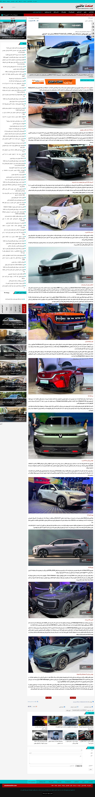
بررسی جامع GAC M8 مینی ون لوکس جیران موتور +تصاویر (14, 371)
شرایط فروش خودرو (37, 12)
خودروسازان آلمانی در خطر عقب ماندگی (16, 246)
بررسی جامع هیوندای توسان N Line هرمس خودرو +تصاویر (14, 340)
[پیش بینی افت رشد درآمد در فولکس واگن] (39, 721)
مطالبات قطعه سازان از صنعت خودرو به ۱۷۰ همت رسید (13, 118)
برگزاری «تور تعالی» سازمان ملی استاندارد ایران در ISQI (13, 113)
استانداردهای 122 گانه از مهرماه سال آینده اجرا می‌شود (13, 277)
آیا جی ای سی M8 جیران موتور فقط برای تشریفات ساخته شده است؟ (13, 63)
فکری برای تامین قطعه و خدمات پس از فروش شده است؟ (13, 151)
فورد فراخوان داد (59, 727)
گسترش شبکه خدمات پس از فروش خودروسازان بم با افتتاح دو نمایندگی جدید (13, 164)
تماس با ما (35, 1)
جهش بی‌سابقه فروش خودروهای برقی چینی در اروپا (13, 248)
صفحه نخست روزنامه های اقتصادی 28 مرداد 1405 (13, 136)
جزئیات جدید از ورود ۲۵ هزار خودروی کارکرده (15, 55)
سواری (85, 12)
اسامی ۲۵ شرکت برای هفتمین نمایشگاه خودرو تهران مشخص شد (13, 185)
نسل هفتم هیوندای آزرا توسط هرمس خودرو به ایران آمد (13, 95)
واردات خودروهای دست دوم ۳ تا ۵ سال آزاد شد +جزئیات (13, 84)
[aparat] (93, 36)
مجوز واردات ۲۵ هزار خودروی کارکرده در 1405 (14, 72)
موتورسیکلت (63, 12)
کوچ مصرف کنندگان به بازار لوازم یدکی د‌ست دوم (14, 230)
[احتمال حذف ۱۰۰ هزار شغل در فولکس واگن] (70, 735)
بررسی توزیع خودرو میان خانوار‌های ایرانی (15, 200)
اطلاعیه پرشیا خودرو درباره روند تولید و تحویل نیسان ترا (13, 287)
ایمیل (91, 753)
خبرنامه (56, 785)
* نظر (91, 755)
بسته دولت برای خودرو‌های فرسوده (17, 126)
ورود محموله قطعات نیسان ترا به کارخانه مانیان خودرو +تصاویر (13, 237)
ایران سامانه (45, 793)
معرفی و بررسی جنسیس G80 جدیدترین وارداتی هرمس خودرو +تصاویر (15, 356)
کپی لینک (68, 710)
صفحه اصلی (91, 12)
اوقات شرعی (29, 1)
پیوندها (8, 1)
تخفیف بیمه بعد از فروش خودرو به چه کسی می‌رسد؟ (13, 155)
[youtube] (93, 33)
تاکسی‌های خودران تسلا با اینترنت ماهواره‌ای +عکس (13, 255)
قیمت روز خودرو (48, 12)
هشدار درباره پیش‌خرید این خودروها (16, 78)
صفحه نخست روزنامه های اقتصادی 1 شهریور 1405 (13, 57)
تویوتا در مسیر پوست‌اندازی (18, 124)
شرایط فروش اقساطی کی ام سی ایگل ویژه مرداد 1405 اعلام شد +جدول (13, 194)
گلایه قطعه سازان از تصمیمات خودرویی (16, 274)
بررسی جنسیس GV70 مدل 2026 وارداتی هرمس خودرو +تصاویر (14, 418)
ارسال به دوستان (74, 707)
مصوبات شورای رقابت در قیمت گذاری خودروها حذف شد (13, 105)
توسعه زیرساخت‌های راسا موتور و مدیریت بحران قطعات (13, 259)
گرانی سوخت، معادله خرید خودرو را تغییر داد (15, 283)
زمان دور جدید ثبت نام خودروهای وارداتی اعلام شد (13, 67)
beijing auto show (84, 702)
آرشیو (17, 1)
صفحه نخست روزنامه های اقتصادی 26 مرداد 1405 (13, 182)
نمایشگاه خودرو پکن (76, 702)
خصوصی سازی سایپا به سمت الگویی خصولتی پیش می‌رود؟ (13, 139)
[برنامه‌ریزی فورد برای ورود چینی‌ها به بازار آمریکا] (85, 721)
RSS (1, 1)
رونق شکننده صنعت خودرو (18, 69)
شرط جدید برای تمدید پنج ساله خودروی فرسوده (14, 143)
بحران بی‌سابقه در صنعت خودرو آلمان (16, 281)
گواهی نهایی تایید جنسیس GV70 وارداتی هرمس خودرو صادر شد (13, 51)
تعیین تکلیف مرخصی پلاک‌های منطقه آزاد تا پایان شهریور (13, 75)
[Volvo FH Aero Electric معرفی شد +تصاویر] (55, 735)
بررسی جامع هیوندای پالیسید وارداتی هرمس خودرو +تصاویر (14, 402)
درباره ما (24, 1)
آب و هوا (20, 1)
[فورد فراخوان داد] (55, 721)
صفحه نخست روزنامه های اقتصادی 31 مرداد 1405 (13, 88)
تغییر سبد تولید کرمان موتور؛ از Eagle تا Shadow (14, 207)
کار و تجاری (79, 12)
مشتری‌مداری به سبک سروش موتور (17, 101)
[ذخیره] (32, 20)
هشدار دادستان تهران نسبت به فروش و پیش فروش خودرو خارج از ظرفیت (13, 109)
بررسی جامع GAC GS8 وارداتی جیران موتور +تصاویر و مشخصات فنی (13, 387)
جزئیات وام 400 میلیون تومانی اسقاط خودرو (15, 243)
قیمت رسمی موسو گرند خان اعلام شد (16, 81)
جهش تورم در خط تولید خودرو (18, 175)
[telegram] (93, 30)
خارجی (86, 21)
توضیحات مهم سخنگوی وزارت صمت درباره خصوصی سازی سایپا (13, 146)
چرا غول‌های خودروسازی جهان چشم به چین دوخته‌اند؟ (13, 219)
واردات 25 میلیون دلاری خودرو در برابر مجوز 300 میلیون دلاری (13, 203)
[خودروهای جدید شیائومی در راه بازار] (70, 721)
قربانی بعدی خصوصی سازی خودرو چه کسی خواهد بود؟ (13, 270)
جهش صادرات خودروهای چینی (17, 198)
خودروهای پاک (71, 12)
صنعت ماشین (86, 88)
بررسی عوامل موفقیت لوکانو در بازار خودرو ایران (14, 216)
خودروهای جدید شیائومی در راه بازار (70, 727)
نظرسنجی (12, 1)
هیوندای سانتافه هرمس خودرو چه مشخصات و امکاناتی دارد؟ (13, 171)
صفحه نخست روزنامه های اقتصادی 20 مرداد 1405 (13, 267)
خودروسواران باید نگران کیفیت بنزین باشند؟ (15, 48)
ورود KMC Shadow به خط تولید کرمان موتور (14, 265)
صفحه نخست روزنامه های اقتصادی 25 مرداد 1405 (13, 209)
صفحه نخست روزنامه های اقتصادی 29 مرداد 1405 (13, 99)
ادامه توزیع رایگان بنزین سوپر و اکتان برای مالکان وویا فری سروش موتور (13, 190)
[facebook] (93, 23)
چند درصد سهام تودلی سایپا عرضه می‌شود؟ (15, 121)
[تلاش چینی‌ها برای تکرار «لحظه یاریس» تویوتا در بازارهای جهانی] (39, 735)
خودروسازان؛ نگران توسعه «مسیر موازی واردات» (14, 131)
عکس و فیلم (56, 12)
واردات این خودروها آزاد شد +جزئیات (16, 129)
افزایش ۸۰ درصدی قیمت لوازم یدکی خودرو (15, 223)
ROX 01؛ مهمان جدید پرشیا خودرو (17, 158)
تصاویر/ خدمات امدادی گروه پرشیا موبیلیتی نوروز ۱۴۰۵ (13, 40)
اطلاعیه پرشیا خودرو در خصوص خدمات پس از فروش (76, 14)
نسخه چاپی (61, 707)
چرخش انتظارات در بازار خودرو (18, 262)
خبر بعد (72, 698)
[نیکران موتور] (60, 25)
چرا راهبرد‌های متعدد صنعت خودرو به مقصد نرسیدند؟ (13, 226)
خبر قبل (49, 698)
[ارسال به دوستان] (29, 20)
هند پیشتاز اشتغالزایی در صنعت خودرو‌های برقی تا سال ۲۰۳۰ (13, 252)
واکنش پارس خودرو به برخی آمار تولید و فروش (14, 134)
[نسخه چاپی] (31, 20)
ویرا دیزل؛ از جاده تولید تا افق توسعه (16, 168)
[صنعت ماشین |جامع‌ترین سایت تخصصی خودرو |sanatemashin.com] (82, 7)
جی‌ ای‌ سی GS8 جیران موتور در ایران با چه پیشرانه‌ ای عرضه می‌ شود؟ (13, 91)
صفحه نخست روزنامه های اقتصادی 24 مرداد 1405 (13, 241)
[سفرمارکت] (53, 82)
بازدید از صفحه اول (87, 707)
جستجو (4, 1)
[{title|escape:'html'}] (13, 32)
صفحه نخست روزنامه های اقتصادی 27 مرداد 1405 (13, 161)
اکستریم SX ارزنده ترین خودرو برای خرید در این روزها (13, 233)
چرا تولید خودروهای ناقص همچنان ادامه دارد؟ (14, 180)
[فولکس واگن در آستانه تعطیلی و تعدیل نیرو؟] (85, 735)
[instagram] (93, 27)
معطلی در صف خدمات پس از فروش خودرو (15, 177)
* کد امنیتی (90, 765)
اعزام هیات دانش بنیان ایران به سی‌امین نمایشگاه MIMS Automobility (13, 213)
